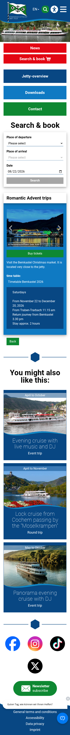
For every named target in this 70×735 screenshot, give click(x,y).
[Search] (45, 9)
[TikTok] (57, 643)
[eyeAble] (54, 9)
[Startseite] (17, 12)
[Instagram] (35, 643)
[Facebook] (12, 643)
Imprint (35, 730)
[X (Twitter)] (35, 666)
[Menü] (63, 9)
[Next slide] (59, 228)
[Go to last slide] (11, 228)
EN (35, 9)
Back (13, 341)
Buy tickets (35, 253)
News (35, 48)
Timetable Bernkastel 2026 (25, 282)
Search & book (32, 59)
